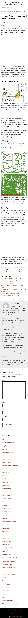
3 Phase (4, 439)
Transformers (6, 584)
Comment (5, 380)
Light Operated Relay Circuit (10, 293)
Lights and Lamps (7, 511)
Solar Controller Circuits (9, 567)
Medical (4, 518)
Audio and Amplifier (7, 452)
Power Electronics (7, 541)
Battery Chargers (7, 459)
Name (4, 402)
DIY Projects (5, 472)
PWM (3, 551)
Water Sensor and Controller (10, 604)
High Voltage (5, 485)
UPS (3, 597)
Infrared (4, 505)
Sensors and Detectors (8, 561)
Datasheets (5, 469)
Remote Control (6, 554)
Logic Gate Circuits (7, 515)
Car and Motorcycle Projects (10, 465)
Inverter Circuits (6, 508)
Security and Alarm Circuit (9, 557)
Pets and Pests (6, 538)
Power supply (6, 544)
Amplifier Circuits (7, 446)
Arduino (4, 449)
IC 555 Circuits (6, 495)
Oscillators (5, 534)
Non (24, 299)
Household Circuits (7, 492)
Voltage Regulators (7, 600)
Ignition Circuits (6, 498)
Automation (5, 455)
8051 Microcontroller (8, 442)
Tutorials (4, 594)
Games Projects (6, 482)
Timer (4, 577)
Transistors (5, 587)
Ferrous (16, 299)
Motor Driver (5, 525)
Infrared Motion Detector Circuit (11, 295)
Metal (20, 299)
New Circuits (5, 528)
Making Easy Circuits (14, 3)
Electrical (4, 475)
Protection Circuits (7, 548)
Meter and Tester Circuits (9, 521)
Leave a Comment (5, 22)
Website (4, 416)
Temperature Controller (8, 574)
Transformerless (6, 580)
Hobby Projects (6, 488)
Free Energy (5, 478)
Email (4, 409)
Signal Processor (7, 564)
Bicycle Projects (6, 462)
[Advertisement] (14, 51)
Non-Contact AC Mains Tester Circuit (12, 279)
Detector (10, 299)
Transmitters (5, 590)
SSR (3, 571)
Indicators (5, 501)
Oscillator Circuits (7, 531)
